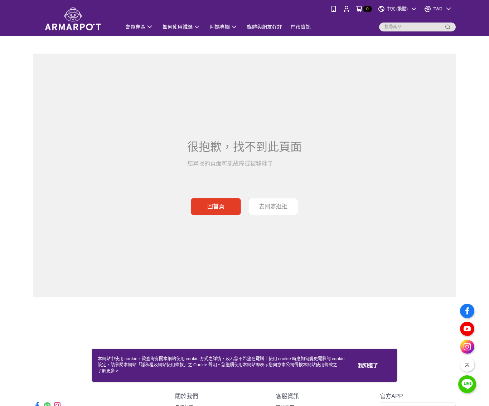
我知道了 (368, 365)
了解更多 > (108, 370)
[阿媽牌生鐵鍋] (73, 18)
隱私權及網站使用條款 (162, 364)
